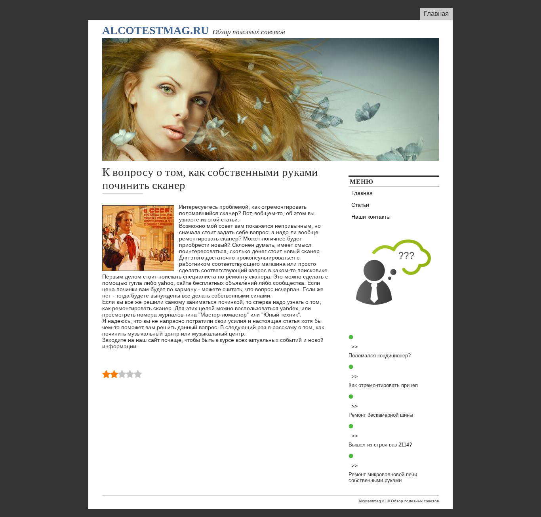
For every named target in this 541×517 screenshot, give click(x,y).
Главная (436, 13)
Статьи (360, 205)
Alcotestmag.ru (155, 30)
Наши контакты (371, 217)
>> (354, 346)
